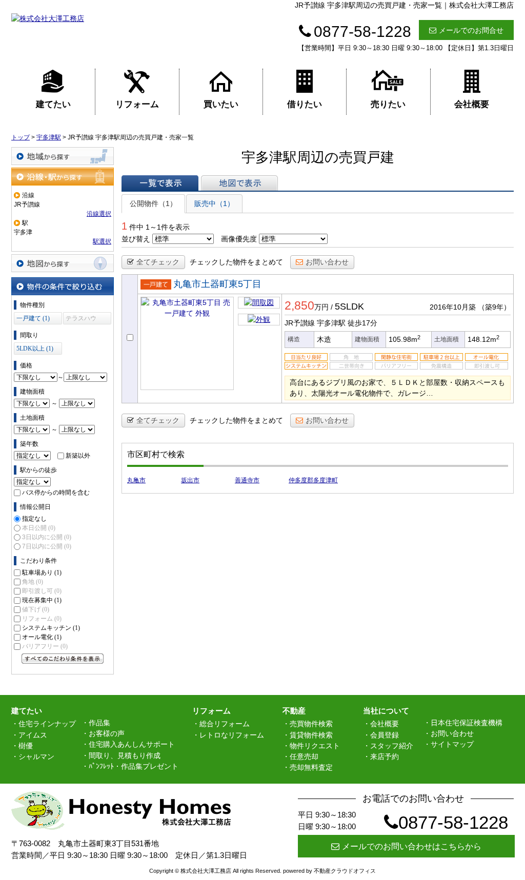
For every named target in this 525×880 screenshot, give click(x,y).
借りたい (304, 104)
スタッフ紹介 (391, 746)
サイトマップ (452, 744)
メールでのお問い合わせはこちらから (411, 846)
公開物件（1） (153, 203)
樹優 (25, 746)
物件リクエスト (315, 746)
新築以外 (78, 455)
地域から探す (62, 156)
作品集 (99, 723)
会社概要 (471, 104)
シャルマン (36, 756)
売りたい (388, 104)
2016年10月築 (453, 307)
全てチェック (157, 262)
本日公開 (38, 527)
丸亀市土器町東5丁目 (217, 284)
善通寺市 (247, 480)
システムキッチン (51, 627)
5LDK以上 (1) (34, 348)
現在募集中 (42, 600)
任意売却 (304, 756)
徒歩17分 (362, 323)
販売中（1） (214, 203)
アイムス (32, 735)
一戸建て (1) (33, 318)
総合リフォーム (224, 724)
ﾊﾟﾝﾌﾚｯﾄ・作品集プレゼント (133, 766)
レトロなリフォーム (231, 735)
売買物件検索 (311, 724)
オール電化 (42, 637)
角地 (32, 581)
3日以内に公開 (46, 537)
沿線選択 (99, 213)
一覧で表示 (160, 183)
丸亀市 (136, 480)
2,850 (299, 305)
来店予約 (384, 756)
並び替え (136, 239)
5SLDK (349, 306)
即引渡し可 (42, 591)
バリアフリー (45, 646)
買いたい (221, 104)
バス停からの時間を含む (56, 492)
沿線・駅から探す (62, 177)
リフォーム (137, 104)
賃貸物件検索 (311, 735)
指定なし (34, 518)
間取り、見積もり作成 (124, 755)
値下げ (35, 609)
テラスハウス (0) (81, 319)
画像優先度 (239, 239)
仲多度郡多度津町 (313, 480)
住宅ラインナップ (47, 724)
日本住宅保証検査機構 (466, 723)
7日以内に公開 (46, 546)
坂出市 (190, 480)
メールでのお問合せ (471, 30)
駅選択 (102, 241)
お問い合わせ (327, 262)
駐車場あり (42, 572)
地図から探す (62, 263)
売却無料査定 (311, 767)
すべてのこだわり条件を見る (63, 658)
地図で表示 (239, 183)
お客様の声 (107, 733)
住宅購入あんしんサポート (132, 744)
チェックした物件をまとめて (236, 262)
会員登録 (384, 735)
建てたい (53, 104)
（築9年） (494, 307)
